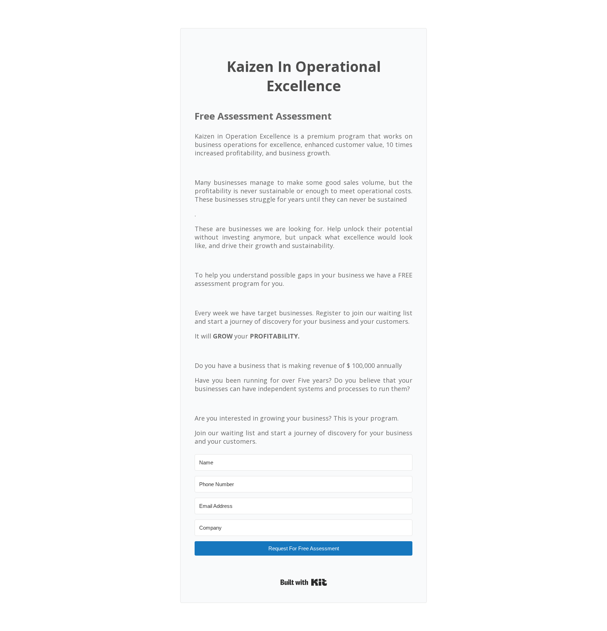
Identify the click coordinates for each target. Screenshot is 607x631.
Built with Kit (303, 582)
